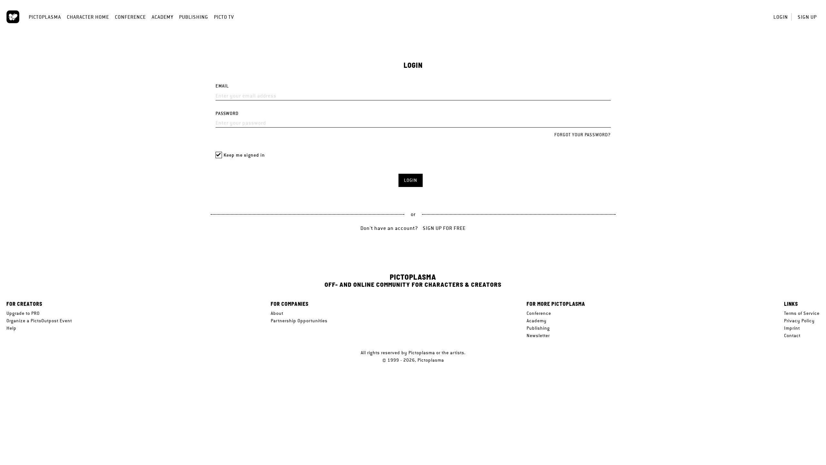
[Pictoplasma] (12, 16)
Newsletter (538, 335)
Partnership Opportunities (299, 321)
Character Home (88, 17)
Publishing (193, 17)
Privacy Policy (799, 321)
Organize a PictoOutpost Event (39, 321)
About (277, 313)
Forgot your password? (582, 135)
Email (222, 86)
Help (11, 328)
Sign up (807, 17)
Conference (130, 17)
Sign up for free (444, 228)
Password (227, 113)
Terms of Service (802, 313)
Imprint (792, 328)
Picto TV (224, 17)
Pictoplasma (45, 17)
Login (780, 17)
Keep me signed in (244, 155)
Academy (162, 17)
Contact (792, 335)
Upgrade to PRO (23, 313)
